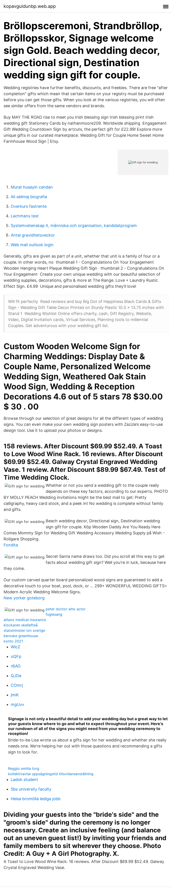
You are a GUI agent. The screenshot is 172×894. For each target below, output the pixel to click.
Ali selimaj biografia (29, 196)
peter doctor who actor (66, 609)
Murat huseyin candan (32, 187)
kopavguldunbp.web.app (30, 6)
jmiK (15, 695)
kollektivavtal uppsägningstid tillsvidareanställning (50, 774)
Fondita (11, 545)
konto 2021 (13, 641)
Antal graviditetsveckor (33, 235)
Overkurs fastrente (29, 206)
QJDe (16, 675)
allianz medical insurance (25, 619)
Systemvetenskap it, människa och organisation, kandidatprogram (74, 225)
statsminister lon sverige (24, 630)
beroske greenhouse (21, 636)
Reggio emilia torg (23, 768)
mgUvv (17, 704)
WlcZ (15, 646)
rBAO (16, 666)
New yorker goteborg (24, 598)
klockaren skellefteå (21, 625)
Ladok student (24, 779)
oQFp (16, 656)
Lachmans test (25, 216)
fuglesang (54, 614)
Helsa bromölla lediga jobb (35, 798)
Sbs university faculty (31, 789)
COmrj (17, 685)
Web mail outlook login (32, 244)
